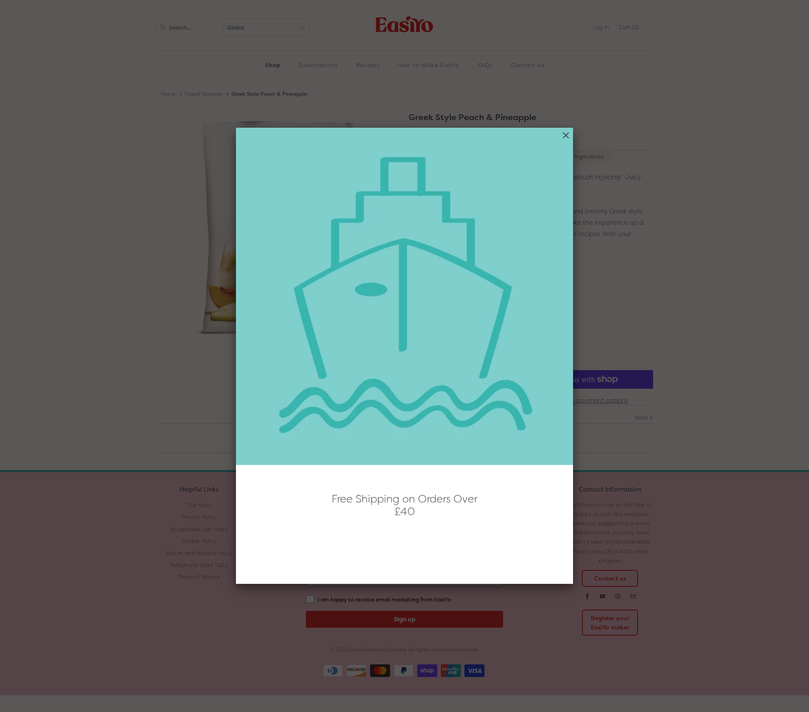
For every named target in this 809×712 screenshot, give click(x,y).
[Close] (566, 135)
